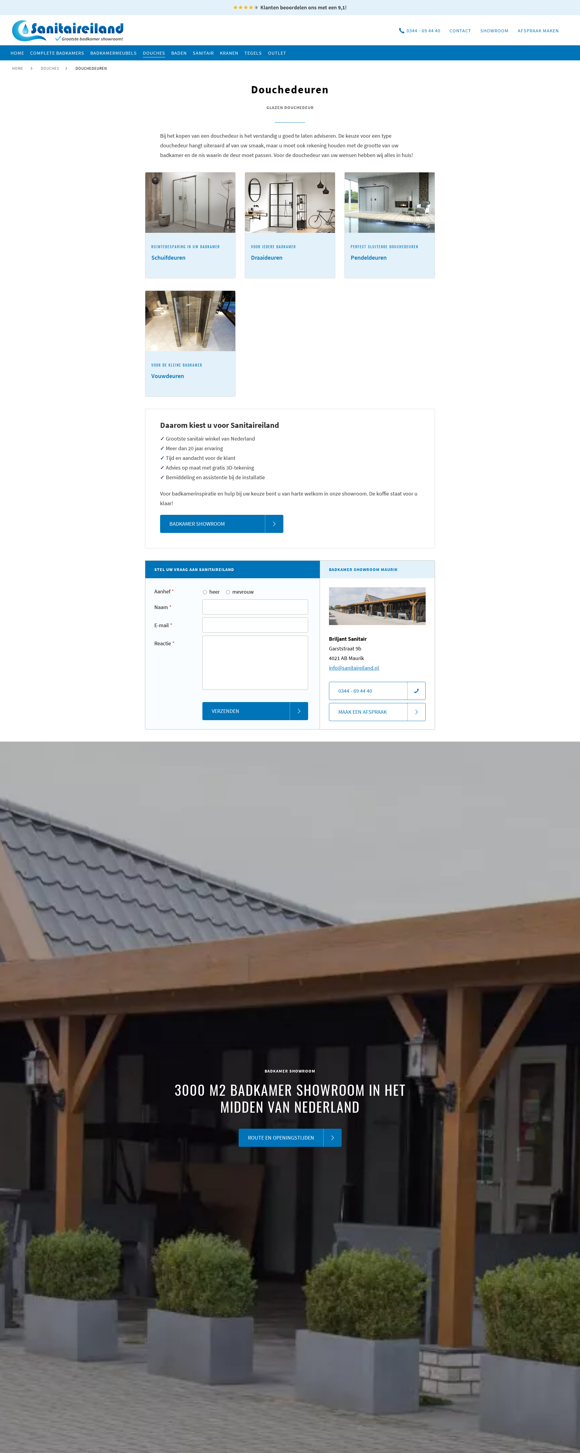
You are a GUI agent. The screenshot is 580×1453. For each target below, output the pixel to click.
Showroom (494, 30)
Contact (460, 30)
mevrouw (243, 591)
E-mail (163, 625)
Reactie (164, 643)
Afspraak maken (538, 30)
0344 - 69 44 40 (423, 30)
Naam (163, 607)
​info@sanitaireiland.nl (354, 667)
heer (214, 591)
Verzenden (225, 710)
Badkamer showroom (197, 523)
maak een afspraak (362, 711)
